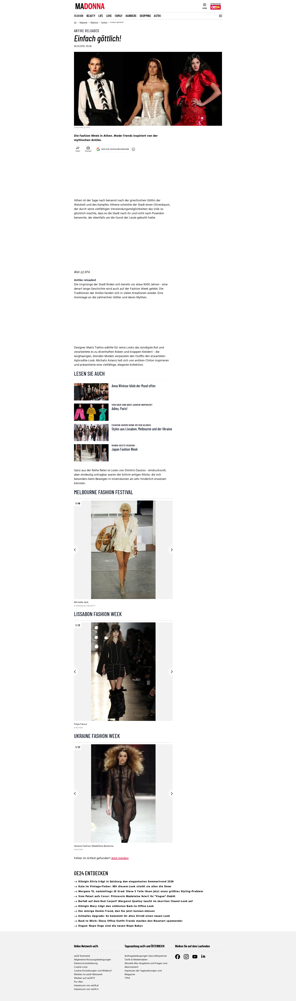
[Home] (75, 22)
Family (118, 16)
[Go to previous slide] (74, 549)
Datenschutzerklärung (86, 963)
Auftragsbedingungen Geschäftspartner (146, 956)
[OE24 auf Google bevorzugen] (133, 149)
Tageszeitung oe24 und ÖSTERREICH (144, 946)
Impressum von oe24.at (86, 986)
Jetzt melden (120, 858)
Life (100, 16)
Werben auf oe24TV (84, 978)
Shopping (145, 16)
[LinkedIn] (203, 956)
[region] (123, 553)
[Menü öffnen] (220, 16)
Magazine (83, 22)
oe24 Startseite (82, 956)
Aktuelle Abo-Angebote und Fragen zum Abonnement (146, 965)
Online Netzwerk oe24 (86, 946)
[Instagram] (186, 956)
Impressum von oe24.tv (86, 989)
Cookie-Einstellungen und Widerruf (92, 971)
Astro (157, 16)
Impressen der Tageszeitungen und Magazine (143, 973)
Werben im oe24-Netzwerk (88, 975)
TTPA (127, 978)
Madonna (94, 22)
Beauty (90, 16)
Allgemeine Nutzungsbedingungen (92, 960)
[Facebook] (177, 956)
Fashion (78, 16)
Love (109, 16)
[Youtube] (194, 956)
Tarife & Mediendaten (136, 960)
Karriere (131, 16)
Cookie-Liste (80, 967)
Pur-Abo (78, 982)
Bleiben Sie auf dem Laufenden (192, 946)
